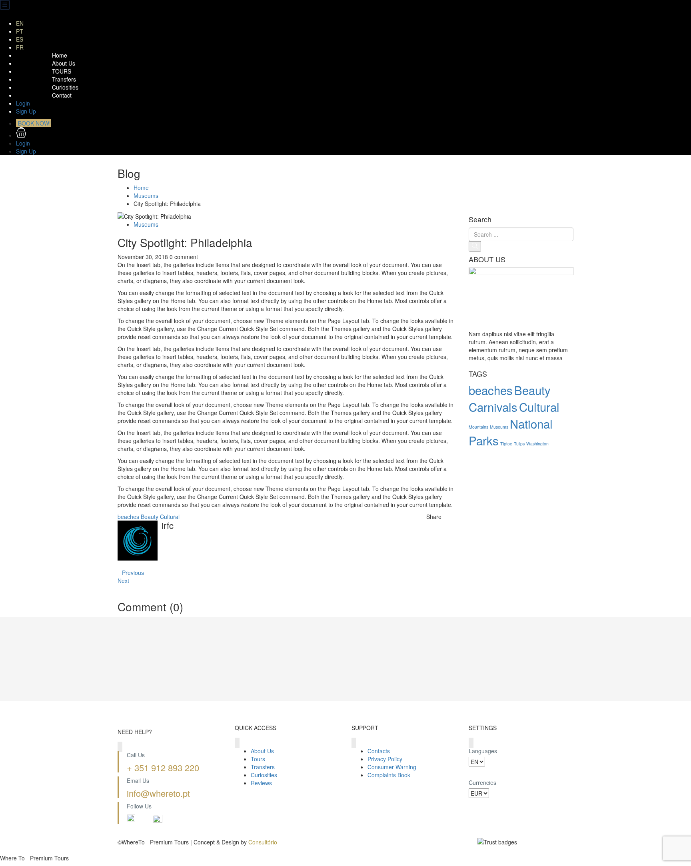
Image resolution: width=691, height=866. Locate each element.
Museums (146, 196)
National (531, 423)
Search (480, 219)
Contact (62, 95)
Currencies (482, 782)
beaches (128, 517)
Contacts (378, 751)
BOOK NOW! (34, 123)
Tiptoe (506, 444)
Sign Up (26, 111)
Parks (484, 440)
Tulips (519, 444)
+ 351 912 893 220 (163, 767)
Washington (537, 444)
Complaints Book (388, 775)
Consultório (262, 842)
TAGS (478, 374)
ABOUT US (487, 259)
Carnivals (493, 406)
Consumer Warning (391, 767)
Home (59, 55)
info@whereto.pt (158, 793)
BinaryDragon (135, 850)
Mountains (478, 427)
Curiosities (65, 87)
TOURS (61, 71)
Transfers (64, 79)
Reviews (261, 783)
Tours (258, 759)
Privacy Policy (384, 759)
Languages (483, 751)
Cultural (170, 517)
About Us (63, 63)
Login (23, 103)
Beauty (149, 517)
